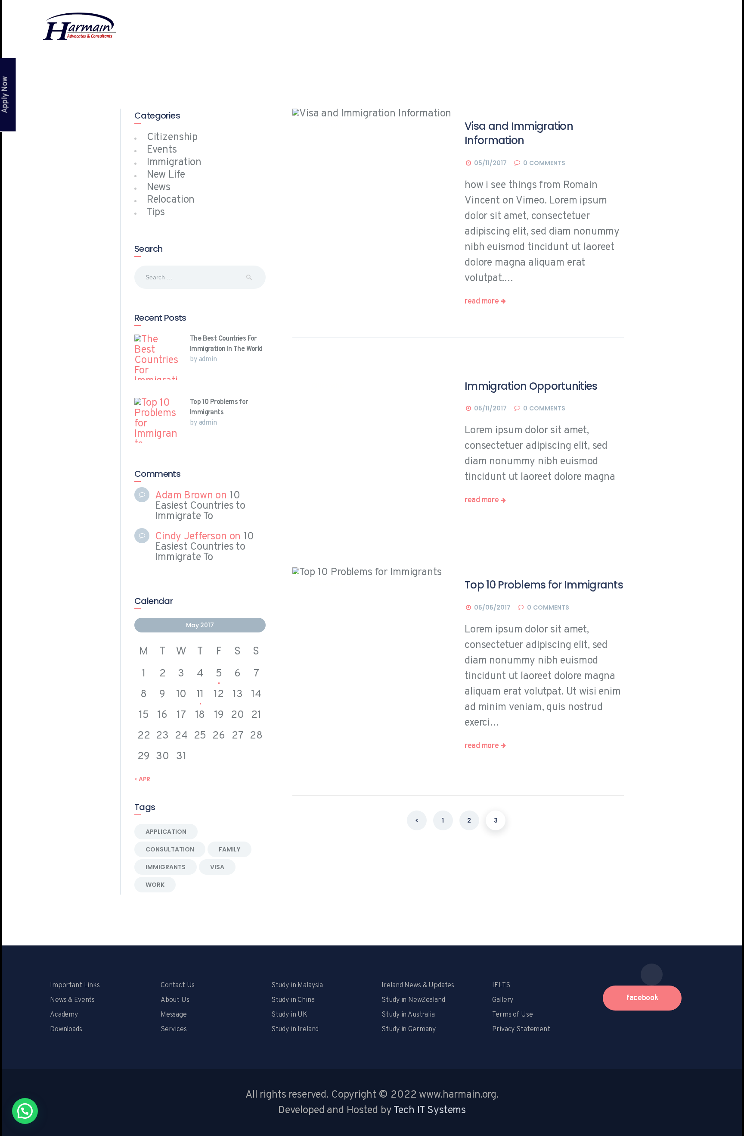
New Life (166, 175)
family (229, 849)
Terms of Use (512, 1015)
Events (162, 150)
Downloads (66, 1029)
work (155, 884)
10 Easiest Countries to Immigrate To (200, 506)
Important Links (75, 985)
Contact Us (178, 985)
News (158, 187)
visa (217, 867)
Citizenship (328, 126)
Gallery (502, 1000)
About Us (175, 1000)
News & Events (72, 1000)
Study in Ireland (295, 1029)
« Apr (142, 779)
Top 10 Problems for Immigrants (544, 585)
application (166, 831)
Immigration (174, 162)
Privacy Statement (521, 1029)
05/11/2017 (490, 163)
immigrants (166, 867)
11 (200, 694)
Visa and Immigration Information (519, 133)
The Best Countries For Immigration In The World (226, 344)
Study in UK (289, 1015)
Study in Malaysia (297, 985)
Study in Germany (408, 1029)
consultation (170, 849)
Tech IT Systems (430, 1110)
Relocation (171, 200)
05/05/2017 (492, 607)
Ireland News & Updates (417, 985)
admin (208, 359)
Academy (64, 1015)
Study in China (293, 1000)
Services (174, 1029)
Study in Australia (407, 1015)
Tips (156, 212)
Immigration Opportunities (531, 386)
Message (174, 1015)
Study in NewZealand (413, 1000)
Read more (482, 302)
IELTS (501, 985)
